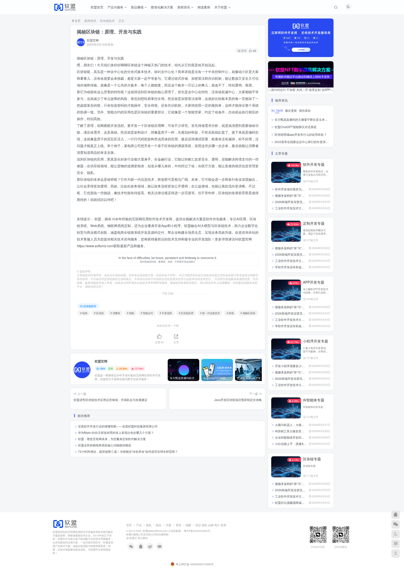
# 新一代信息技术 (210, 313)
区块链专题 (312, 458)
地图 (188, 525)
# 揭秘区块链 (248, 313)
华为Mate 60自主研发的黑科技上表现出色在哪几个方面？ (116, 432)
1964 (102, 368)
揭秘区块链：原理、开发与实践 (109, 31)
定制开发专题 (313, 223)
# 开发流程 (166, 313)
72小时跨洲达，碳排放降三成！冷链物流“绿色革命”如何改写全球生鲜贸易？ (128, 451)
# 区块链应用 (186, 313)
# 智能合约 (147, 313)
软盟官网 (93, 40)
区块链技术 (107, 21)
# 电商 (83, 313)
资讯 (178, 525)
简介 (217, 525)
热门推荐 (277, 110)
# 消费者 (115, 313)
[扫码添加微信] (395, 524)
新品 (158, 525)
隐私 (149, 525)
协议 (198, 525)
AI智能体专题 (313, 399)
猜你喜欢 (305, 110)
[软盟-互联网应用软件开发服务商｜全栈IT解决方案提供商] (65, 523)
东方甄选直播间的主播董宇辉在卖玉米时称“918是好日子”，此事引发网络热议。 (327, 119)
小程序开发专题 (315, 341)
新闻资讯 (90, 21)
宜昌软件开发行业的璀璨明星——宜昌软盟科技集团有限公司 (118, 426)
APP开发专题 (313, 282)
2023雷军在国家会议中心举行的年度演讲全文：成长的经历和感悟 (318, 142)
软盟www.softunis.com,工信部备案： (163, 530)
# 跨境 (230, 313)
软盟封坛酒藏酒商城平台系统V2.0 (297, 502)
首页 (77, 21)
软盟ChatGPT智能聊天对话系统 (295, 127)
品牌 (211, 525)
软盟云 (133, 538)
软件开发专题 (313, 164)
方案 (168, 525)
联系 (223, 525)
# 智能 (130, 313)
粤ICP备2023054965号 (196, 530)
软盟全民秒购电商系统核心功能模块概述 (104, 445)
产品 (139, 525)
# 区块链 (99, 313)
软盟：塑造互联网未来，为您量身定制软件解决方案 (112, 439)
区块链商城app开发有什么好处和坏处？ (301, 134)
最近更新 (291, 110)
